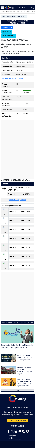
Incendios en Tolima (22, 12)
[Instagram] (15, 430)
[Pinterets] (27, 430)
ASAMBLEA (6, 27)
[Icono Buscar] (32, 7)
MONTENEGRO (8, 36)
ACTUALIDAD (21, 7)
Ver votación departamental (12, 78)
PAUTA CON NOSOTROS (18, 420)
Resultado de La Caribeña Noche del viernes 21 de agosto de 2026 (17, 346)
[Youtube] (19, 430)
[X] (12, 430)
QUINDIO (6, 32)
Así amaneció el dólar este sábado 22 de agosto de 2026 (24, 358)
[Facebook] (8, 430)
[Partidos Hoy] (23, 430)
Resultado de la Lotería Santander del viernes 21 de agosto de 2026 (24, 382)
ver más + (17, 390)
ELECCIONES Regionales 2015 (13, 16)
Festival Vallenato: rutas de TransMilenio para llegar (24, 370)
